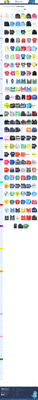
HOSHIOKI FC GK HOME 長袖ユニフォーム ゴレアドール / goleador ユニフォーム (23, 181)
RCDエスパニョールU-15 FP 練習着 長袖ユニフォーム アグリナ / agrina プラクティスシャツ (18, 27)
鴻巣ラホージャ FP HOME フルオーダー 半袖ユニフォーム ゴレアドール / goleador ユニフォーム (6, 52)
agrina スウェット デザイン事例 (1, 22)
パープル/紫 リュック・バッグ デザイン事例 (1, 238)
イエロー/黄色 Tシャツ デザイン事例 (1, 260)
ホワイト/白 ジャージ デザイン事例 (1, 296)
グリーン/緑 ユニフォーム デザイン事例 (1, 361)
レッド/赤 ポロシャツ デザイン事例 (1, 214)
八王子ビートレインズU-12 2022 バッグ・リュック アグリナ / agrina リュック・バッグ (15, 229)
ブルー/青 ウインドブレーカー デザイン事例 (1, 156)
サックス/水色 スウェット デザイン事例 (1, 188)
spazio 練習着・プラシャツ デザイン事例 (1, 97)
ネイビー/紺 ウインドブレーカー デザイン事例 (1, 178)
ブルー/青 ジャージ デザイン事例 (1, 143)
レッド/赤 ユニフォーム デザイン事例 (1, 206)
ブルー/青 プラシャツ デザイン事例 (1, 141)
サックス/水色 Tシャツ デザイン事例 (1, 193)
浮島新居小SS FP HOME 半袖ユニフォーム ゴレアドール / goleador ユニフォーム (29, 181)
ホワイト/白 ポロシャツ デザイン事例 (1, 301)
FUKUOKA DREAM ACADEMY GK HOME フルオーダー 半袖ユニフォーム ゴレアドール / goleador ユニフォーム (12, 60)
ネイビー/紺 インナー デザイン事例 (1, 175)
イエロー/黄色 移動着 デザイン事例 (1, 263)
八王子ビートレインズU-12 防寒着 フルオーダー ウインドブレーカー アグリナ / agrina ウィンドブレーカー (34, 221)
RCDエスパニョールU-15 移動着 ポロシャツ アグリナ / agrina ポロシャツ (23, 27)
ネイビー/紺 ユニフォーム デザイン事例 (1, 161)
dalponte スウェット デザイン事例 (1, 67)
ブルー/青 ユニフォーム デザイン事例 (1, 140)
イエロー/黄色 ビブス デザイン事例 (1, 266)
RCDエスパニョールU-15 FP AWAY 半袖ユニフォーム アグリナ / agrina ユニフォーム (6, 68)
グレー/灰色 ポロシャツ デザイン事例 (1, 323)
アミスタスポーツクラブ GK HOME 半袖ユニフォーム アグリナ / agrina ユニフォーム (17, 68)
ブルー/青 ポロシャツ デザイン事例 (1, 147)
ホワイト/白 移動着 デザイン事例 (1, 305)
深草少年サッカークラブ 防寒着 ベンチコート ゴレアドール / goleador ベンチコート (17, 101)
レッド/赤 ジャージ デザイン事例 (1, 209)
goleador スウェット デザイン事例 (1, 45)
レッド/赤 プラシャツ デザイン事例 (1, 208)
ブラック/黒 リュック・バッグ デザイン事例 (1, 128)
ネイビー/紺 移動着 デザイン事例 (1, 173)
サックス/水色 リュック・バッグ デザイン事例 (1, 195)
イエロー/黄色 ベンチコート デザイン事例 (1, 269)
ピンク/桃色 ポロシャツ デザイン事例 (1, 346)
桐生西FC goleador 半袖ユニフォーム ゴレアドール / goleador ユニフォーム (17, 77)
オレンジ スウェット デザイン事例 (1, 277)
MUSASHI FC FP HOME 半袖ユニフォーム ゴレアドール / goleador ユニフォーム (34, 52)
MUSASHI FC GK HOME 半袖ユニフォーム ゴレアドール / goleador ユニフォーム (29, 52)
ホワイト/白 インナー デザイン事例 (1, 307)
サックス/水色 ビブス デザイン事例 (1, 199)
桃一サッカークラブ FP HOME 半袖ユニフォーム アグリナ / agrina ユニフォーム (23, 205)
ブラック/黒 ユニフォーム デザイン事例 (1, 117)
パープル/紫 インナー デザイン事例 (1, 242)
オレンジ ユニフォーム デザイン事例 (1, 273)
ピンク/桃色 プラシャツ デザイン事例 (1, 339)
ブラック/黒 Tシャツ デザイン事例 (1, 126)
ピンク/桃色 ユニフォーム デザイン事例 (1, 338)
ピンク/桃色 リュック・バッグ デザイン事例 (1, 349)
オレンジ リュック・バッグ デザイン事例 (1, 282)
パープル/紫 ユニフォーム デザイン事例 (1, 227)
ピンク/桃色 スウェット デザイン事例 (1, 343)
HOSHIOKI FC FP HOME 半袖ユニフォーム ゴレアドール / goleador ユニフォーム (17, 181)
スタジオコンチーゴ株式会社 (18, 388)
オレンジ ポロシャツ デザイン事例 (1, 280)
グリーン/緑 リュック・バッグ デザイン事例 (1, 372)
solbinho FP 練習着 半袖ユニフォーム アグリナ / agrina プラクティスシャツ (26, 229)
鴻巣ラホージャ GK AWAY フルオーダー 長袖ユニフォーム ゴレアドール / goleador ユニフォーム (23, 44)
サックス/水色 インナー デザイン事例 (1, 198)
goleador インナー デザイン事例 (1, 54)
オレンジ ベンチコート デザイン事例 (1, 289)
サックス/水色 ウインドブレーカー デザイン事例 (1, 201)
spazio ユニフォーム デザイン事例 (1, 95)
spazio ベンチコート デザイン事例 (1, 112)
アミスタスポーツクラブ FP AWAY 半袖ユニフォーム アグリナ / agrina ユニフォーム (23, 68)
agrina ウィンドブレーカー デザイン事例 (1, 33)
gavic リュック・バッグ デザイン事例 (1, 87)
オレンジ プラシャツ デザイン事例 (1, 274)
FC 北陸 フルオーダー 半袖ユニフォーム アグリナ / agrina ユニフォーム (34, 109)
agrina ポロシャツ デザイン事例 (1, 25)
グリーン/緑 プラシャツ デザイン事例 (1, 362)
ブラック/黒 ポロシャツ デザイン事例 (1, 125)
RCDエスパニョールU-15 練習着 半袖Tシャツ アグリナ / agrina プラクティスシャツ (12, 27)
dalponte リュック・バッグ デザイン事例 (1, 72)
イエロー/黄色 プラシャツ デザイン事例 (1, 252)
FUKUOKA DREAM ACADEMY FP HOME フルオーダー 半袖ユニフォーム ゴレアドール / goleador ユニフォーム (6, 60)
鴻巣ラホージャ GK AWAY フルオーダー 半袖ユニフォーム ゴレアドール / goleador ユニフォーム (34, 44)
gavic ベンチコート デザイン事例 (1, 92)
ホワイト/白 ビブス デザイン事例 (1, 308)
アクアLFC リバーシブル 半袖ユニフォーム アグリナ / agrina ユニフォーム (12, 150)
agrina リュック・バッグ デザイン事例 (1, 28)
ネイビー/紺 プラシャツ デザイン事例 (1, 162)
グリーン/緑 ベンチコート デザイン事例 (1, 380)
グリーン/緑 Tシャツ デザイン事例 (1, 370)
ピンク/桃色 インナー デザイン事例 (1, 352)
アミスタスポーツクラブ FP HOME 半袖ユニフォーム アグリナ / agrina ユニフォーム (28, 68)
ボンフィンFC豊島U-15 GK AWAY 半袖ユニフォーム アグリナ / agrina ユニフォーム (17, 197)
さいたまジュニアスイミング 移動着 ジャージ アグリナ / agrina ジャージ (20, 229)
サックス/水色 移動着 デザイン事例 (1, 196)
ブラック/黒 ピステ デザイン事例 (1, 123)
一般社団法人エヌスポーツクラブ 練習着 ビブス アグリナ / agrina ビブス (28, 92)
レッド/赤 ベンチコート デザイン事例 (1, 224)
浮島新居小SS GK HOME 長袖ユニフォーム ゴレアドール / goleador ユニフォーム (34, 181)
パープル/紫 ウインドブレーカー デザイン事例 (1, 245)
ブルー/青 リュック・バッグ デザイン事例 (1, 150)
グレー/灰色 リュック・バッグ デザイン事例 (1, 326)
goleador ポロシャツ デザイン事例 (1, 48)
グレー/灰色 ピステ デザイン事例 (1, 322)
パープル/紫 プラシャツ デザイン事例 (1, 229)
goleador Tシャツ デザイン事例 (1, 49)
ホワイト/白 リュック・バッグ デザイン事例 (1, 304)
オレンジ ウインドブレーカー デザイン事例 (1, 287)
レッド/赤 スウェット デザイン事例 (1, 211)
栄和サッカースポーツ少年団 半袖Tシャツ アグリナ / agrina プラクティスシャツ (29, 35)
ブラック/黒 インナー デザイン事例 (1, 131)
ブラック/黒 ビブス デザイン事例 (1, 133)
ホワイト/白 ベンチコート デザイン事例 (1, 312)
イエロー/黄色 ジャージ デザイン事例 (1, 253)
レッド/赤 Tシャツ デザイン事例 (1, 215)
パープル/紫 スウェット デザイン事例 (1, 232)
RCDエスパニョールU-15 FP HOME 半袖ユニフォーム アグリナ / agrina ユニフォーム (12, 68)
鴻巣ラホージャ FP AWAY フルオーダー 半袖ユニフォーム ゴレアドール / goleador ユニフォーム (12, 52)
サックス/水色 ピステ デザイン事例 (1, 190)
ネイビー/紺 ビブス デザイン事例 (1, 177)
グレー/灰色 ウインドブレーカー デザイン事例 (1, 333)
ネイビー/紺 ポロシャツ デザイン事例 (1, 169)
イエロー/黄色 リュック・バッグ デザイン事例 (1, 261)
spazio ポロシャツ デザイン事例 (1, 102)
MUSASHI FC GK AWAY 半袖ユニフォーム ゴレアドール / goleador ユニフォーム (17, 52)
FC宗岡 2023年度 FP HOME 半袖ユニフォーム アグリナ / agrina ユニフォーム (23, 60)
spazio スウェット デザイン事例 (1, 100)
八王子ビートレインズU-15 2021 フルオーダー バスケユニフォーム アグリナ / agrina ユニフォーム (6, 221)
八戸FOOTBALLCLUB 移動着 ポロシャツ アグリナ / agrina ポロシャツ (17, 133)
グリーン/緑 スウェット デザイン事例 (1, 365)
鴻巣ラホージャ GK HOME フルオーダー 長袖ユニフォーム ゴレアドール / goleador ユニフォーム (17, 44)
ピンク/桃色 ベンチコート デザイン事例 (1, 357)
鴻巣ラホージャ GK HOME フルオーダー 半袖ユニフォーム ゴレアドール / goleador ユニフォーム (28, 44)
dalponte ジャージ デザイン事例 (1, 65)
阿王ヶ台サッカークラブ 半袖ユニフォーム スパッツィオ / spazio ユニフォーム (6, 150)
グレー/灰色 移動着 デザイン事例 (1, 328)
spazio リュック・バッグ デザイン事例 (1, 105)
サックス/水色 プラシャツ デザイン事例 (1, 185)
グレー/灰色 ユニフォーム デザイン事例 (1, 315)
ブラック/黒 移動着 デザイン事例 (1, 130)
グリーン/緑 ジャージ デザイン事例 (1, 364)
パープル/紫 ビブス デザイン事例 (1, 243)
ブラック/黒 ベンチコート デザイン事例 (1, 136)
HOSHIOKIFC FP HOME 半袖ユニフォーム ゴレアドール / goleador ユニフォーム (12, 181)
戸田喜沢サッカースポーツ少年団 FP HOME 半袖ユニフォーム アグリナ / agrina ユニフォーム (12, 77)
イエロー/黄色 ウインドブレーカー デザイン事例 (1, 267)
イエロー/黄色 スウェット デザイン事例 (1, 255)
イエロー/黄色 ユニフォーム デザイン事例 (1, 250)
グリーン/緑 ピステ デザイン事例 (1, 367)
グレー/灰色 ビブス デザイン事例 (1, 331)
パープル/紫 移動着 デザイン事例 (1, 240)
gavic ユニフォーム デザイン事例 (1, 81)
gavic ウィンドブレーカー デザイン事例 (1, 90)
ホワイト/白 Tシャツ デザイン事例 (1, 302)
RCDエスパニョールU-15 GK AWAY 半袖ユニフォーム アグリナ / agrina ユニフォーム (29, 60)
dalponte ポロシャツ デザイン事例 (1, 69)
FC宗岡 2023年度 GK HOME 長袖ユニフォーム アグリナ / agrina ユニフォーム (18, 60)
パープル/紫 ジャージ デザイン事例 (1, 231)
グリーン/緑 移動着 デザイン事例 (1, 373)
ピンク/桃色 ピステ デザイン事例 (1, 344)
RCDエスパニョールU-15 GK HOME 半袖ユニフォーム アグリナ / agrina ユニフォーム (34, 60)
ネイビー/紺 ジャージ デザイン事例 (1, 164)
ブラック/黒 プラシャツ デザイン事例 (1, 118)
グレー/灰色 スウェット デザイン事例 (1, 320)
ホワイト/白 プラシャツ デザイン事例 (1, 294)
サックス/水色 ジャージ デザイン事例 (1, 187)
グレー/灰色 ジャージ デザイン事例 (1, 318)
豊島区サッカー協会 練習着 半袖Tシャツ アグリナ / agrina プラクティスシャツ (23, 141)
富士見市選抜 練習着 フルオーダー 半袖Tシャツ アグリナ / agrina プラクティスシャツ (12, 101)
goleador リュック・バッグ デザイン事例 (1, 51)
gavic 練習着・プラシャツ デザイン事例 (1, 82)
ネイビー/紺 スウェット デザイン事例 (1, 166)
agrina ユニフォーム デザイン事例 (1, 18)
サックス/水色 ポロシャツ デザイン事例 (1, 191)
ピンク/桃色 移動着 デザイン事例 (1, 351)
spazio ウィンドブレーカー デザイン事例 (1, 110)
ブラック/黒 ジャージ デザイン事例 (1, 120)
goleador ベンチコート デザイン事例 (1, 58)
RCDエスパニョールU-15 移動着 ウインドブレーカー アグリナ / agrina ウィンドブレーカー (28, 27)
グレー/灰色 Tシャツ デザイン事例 (1, 325)
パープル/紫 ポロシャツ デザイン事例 (1, 235)
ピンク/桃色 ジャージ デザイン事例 (1, 341)
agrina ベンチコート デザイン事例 (1, 34)
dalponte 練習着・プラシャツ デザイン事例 (1, 63)
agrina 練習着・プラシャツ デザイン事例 (1, 19)
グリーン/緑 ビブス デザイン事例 (1, 376)
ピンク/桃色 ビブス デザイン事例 (1, 354)
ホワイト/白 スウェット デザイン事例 (1, 297)
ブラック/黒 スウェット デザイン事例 (1, 122)
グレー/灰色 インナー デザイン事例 (1, 330)
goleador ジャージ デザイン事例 (1, 43)
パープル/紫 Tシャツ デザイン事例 (1, 237)
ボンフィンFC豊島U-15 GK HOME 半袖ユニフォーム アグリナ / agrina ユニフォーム (12, 197)
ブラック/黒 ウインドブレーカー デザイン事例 (1, 134)
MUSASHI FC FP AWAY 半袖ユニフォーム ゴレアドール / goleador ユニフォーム (23, 52)
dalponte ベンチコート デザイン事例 (1, 77)
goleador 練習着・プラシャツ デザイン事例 (1, 42)
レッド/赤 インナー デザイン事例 (1, 219)
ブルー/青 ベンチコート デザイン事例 (1, 157)
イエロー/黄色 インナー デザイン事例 (1, 264)
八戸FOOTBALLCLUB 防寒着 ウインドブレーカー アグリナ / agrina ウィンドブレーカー (29, 117)
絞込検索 (23, 9)
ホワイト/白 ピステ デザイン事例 (1, 299)
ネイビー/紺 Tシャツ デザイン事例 (1, 170)
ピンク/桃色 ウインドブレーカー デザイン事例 (1, 355)
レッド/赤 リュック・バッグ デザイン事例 (1, 217)
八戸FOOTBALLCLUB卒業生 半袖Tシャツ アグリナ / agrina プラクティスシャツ (17, 35)
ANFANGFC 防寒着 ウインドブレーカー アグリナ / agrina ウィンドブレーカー (23, 117)
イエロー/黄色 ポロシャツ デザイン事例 (1, 258)
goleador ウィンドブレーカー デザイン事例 (1, 56)
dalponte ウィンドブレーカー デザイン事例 (1, 75)
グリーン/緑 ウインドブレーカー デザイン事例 (1, 378)
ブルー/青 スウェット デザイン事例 (1, 144)
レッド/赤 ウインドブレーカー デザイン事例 (1, 222)
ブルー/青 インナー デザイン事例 (1, 153)
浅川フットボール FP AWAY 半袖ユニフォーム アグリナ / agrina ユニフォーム (6, 197)
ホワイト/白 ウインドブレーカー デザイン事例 (1, 310)
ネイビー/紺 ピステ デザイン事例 (1, 167)
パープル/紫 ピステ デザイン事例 (1, 234)
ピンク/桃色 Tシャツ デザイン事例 (1, 347)
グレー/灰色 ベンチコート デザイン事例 (1, 334)
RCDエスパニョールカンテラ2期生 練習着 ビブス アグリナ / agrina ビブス (18, 92)
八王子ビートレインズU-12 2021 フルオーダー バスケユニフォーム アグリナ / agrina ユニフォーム (12, 221)
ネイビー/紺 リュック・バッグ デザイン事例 (1, 172)
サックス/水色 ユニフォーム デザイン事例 (1, 183)
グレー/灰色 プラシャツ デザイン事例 (1, 317)
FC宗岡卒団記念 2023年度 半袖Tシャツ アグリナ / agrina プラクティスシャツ (12, 35)
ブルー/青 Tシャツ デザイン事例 (1, 149)
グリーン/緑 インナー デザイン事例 (1, 375)
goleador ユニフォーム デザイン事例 (1, 40)
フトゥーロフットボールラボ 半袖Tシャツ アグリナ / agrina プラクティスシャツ (23, 35)
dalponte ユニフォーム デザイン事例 (1, 62)
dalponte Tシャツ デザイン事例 (1, 71)
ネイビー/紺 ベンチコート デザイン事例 (1, 180)
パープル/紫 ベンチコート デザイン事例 (1, 246)
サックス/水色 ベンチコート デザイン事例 (1, 202)
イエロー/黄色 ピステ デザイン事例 (1, 256)
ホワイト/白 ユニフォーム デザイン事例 (1, 293)
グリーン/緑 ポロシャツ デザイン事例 (1, 368)
